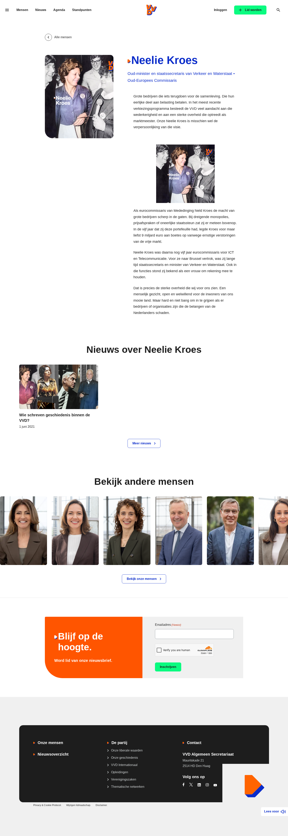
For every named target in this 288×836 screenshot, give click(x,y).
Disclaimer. (101, 805)
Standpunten (81, 10)
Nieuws (40, 10)
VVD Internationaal (124, 765)
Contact (194, 742)
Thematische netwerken (127, 786)
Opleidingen (119, 772)
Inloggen (220, 10)
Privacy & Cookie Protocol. (47, 805)
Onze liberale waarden (127, 750)
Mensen (22, 10)
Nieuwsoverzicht (53, 754)
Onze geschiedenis (124, 757)
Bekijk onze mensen (142, 578)
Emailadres (168, 624)
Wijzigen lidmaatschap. (78, 805)
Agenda (59, 10)
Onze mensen (50, 742)
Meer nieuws (141, 443)
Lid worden (253, 10)
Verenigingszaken (123, 779)
